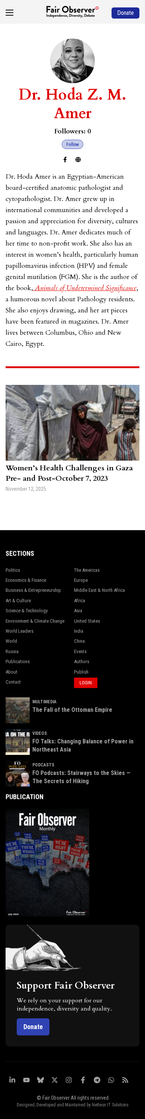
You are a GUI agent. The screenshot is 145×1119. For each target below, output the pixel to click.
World (11, 641)
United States (87, 621)
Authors (81, 661)
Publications (18, 661)
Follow (72, 144)
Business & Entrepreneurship (33, 590)
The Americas (87, 570)
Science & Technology (27, 610)
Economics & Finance (26, 580)
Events (80, 651)
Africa (79, 600)
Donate (33, 1027)
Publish (81, 672)
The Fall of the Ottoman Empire (72, 709)
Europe (81, 580)
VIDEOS (39, 733)
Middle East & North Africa (99, 590)
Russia (12, 651)
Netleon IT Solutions (110, 1104)
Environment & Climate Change (35, 621)
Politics (13, 570)
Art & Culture (18, 600)
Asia (78, 610)
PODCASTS (43, 765)
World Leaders (19, 631)
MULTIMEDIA (44, 701)
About (11, 672)
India (78, 631)
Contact (13, 682)
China (79, 641)
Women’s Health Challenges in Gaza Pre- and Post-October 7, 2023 (69, 473)
